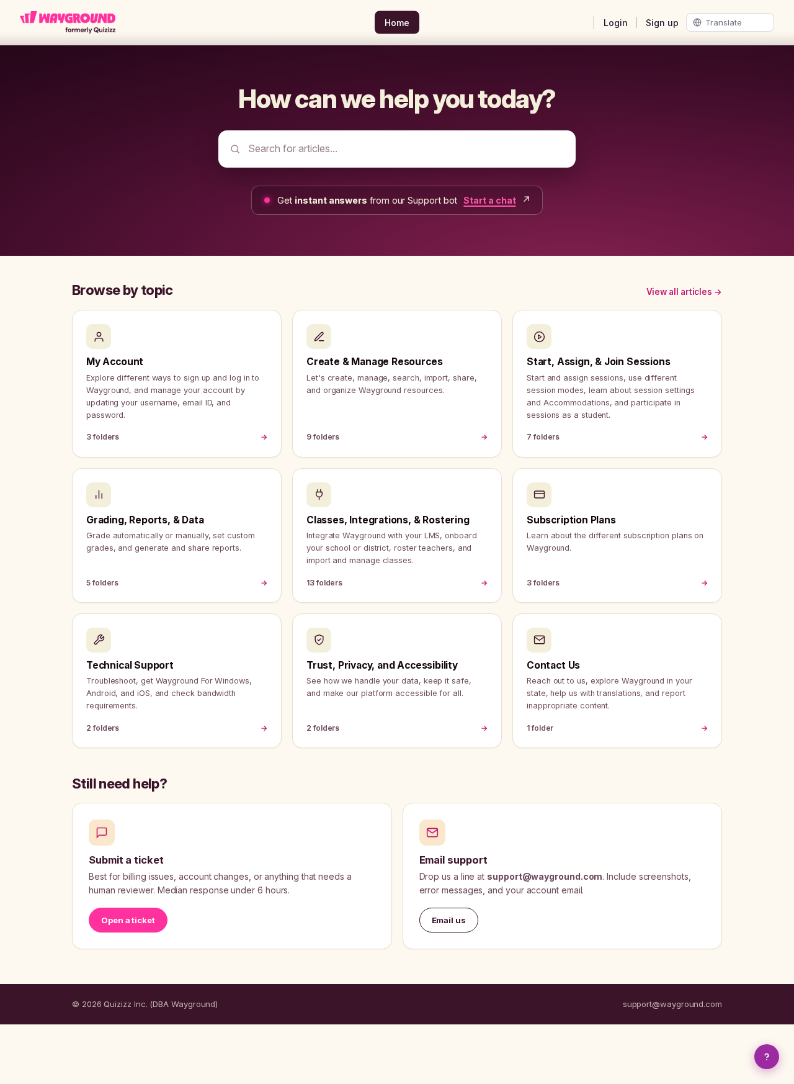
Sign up (662, 22)
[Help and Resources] (766, 1056)
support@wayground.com (672, 1004)
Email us (449, 920)
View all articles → (684, 292)
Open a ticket (128, 920)
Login (616, 22)
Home (397, 22)
